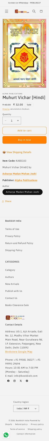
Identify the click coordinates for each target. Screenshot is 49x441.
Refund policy (21, 424)
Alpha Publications (26, 180)
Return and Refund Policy (19, 243)
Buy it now (24, 139)
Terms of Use (12, 229)
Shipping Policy (13, 250)
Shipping (6, 109)
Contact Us (11, 298)
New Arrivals (12, 284)
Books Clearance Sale (17, 305)
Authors (9, 277)
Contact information (26, 434)
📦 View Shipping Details (16, 152)
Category (10, 270)
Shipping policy (35, 429)
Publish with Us (13, 291)
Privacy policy (37, 424)
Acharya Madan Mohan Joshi (22, 192)
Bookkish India (22, 420)
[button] (6, 11)
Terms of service (17, 429)
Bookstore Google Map (18, 351)
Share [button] (8, 201)
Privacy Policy (12, 236)
